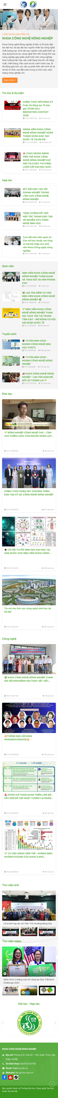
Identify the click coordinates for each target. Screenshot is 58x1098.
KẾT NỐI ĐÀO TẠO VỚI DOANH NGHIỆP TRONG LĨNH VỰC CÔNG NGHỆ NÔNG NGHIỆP (36, 194)
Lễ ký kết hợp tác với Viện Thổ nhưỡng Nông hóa (28, 923)
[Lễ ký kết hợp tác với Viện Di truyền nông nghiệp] (47, 931)
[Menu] (5, 4)
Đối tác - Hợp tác (29, 1003)
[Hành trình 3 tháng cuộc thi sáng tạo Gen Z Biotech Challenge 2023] (29, 962)
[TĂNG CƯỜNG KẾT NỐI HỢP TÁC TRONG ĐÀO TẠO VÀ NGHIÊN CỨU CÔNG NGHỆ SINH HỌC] (12, 216)
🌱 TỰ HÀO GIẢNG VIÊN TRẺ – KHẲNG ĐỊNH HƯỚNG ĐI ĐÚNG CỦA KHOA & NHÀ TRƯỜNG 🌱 (28, 855)
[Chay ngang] (29, 19)
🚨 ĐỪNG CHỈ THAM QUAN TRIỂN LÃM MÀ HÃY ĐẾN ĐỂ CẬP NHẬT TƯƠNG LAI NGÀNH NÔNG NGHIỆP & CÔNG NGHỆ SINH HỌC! (28, 796)
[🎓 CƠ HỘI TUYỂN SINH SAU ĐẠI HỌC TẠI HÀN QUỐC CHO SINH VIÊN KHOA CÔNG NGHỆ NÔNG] (29, 532)
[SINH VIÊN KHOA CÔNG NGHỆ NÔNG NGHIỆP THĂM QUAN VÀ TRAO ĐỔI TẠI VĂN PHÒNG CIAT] (11, 277)
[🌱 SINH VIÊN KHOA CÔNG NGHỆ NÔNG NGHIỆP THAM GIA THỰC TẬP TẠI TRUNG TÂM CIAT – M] (11, 313)
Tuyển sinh (9, 334)
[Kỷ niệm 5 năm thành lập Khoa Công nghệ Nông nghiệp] (10, 990)
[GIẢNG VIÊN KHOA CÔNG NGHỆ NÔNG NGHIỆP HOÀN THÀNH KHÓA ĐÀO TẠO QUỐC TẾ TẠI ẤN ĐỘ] (12, 132)
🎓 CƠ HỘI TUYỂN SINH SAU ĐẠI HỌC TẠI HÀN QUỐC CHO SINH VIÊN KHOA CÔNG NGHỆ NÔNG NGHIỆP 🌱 (27, 551)
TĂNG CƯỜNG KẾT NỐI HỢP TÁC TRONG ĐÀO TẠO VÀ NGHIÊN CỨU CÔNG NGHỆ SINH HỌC (38, 218)
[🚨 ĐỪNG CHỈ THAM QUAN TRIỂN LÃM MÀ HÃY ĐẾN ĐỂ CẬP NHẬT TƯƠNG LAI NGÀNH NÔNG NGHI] (29, 776)
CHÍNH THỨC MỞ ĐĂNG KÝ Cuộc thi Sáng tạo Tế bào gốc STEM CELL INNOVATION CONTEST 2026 (38, 108)
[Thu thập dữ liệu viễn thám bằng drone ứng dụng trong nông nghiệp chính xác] (47, 990)
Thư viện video (11, 941)
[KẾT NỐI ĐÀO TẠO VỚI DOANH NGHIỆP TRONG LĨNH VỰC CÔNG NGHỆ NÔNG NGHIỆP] (12, 192)
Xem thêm (9, 80)
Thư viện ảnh (10, 885)
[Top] (52, 1084)
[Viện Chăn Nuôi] (29, 1022)
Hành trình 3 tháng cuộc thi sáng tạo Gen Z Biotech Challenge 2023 (29, 981)
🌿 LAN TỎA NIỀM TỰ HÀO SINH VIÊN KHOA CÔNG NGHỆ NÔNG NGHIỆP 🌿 (38, 296)
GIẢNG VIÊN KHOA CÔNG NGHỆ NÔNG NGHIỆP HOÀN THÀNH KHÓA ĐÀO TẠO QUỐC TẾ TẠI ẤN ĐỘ (38, 134)
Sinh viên (8, 266)
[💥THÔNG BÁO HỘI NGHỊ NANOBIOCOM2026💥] (29, 718)
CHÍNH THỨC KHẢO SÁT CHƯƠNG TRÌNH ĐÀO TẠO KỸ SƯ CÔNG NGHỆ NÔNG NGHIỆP (28, 493)
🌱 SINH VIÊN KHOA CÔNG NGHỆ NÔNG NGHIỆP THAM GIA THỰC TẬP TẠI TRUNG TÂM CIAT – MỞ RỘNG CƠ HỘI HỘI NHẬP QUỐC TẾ (38, 316)
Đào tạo (7, 393)
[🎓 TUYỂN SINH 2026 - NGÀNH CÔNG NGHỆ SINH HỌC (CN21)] (11, 344)
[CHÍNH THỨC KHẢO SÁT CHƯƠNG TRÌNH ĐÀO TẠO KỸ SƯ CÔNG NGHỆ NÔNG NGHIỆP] (29, 473)
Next (55, 1023)
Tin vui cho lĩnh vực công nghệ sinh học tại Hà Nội (27, 610)
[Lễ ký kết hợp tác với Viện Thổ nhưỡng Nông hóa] (29, 906)
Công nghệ (9, 638)
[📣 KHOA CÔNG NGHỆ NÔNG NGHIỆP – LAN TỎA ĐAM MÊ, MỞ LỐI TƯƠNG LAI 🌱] (11, 377)
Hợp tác (7, 180)
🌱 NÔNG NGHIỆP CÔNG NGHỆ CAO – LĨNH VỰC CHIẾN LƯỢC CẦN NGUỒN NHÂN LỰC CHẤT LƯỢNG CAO (28, 434)
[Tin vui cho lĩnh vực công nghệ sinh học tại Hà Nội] (29, 590)
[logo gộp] (29, 4)
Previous (2, 1023)
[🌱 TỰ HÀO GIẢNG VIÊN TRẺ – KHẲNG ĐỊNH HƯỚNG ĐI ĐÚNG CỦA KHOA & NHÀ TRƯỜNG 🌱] (29, 835)
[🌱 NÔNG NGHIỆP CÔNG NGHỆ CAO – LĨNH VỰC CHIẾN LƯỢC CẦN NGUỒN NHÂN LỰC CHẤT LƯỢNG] (29, 414)
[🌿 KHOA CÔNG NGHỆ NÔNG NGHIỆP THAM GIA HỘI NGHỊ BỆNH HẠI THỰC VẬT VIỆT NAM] (29, 659)
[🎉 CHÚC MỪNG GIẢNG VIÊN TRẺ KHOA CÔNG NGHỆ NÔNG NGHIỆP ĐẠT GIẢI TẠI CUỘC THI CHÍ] (12, 156)
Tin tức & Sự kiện (13, 93)
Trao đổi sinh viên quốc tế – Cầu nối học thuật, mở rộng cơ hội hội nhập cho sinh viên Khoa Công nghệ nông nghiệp (38, 244)
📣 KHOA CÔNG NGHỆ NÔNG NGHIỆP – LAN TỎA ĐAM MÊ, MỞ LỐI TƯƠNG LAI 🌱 (38, 377)
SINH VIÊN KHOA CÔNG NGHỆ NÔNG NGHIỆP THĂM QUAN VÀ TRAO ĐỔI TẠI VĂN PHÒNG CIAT (38, 277)
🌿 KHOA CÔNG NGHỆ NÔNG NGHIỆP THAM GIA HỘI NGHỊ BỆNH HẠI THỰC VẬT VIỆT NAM (28, 679)
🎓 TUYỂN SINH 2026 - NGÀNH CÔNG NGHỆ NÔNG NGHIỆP (37, 360)
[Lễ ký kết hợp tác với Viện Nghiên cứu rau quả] (10, 931)
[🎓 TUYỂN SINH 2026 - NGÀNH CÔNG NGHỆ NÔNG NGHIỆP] (11, 361)
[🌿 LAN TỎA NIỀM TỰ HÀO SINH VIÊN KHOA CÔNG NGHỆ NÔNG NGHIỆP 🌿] (11, 296)
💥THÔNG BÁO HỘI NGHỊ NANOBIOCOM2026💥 (18, 738)
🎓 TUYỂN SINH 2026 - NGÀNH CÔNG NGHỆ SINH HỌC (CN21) (36, 344)
